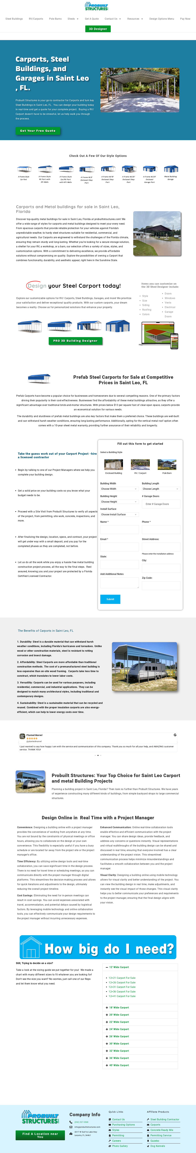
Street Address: (150, 539)
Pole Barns (55, 18)
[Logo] (96, 6)
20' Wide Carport (119, 1014)
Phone (146, 521)
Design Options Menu (161, 18)
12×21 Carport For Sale (122, 977)
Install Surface (108, 508)
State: (103, 556)
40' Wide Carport (119, 1065)
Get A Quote (92, 18)
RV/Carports (36, 18)
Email (104, 539)
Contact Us (111, 18)
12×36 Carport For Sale (122, 991)
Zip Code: (147, 577)
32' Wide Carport (119, 1050)
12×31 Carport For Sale (122, 987)
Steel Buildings (14, 18)
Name (104, 521)
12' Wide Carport (119, 967)
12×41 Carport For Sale (122, 996)
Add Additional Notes (112, 574)
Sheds (71, 18)
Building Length (150, 483)
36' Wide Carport (119, 1058)
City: (144, 560)
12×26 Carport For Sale (122, 982)
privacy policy (179, 1143)
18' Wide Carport (119, 1007)
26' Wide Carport (119, 1036)
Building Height (108, 496)
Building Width (108, 483)
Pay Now (185, 18)
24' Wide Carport (119, 1029)
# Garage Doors (150, 496)
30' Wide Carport (119, 1043)
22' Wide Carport (119, 1022)
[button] (18, 742)
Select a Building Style (111, 452)
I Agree (112, 1143)
